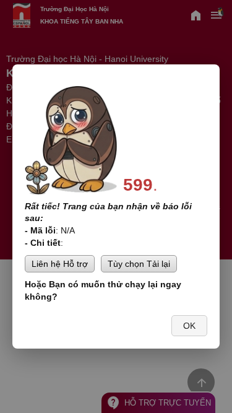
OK (189, 326)
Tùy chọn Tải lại (139, 264)
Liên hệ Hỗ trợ (60, 264)
